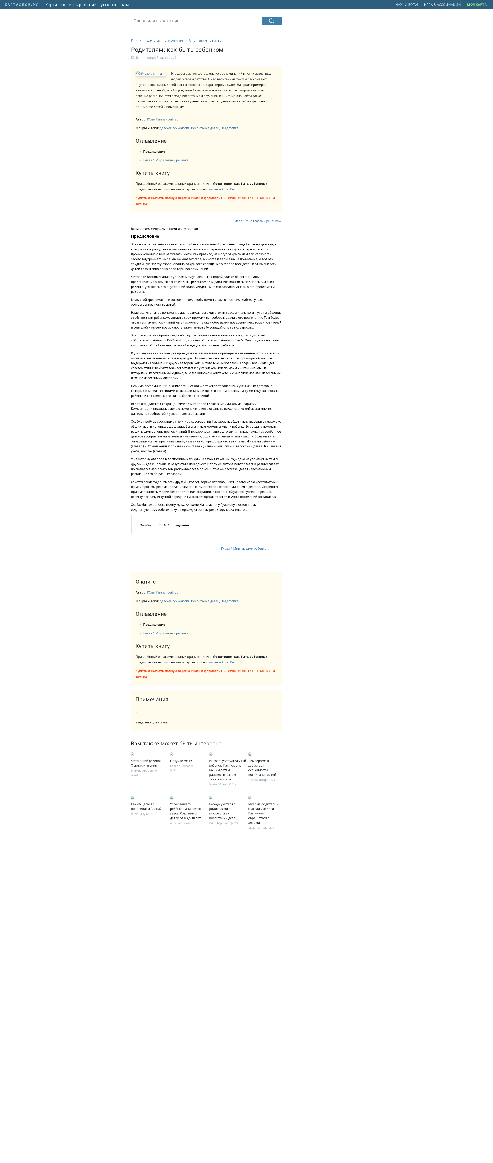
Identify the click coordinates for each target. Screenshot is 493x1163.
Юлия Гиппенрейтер (162, 119)
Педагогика (229, 128)
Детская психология (174, 128)
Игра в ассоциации (442, 5)
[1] (258, 403)
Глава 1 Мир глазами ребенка (166, 160)
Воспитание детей (205, 128)
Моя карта (477, 5)
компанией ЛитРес (220, 189)
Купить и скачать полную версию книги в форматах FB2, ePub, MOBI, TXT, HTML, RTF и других (205, 201)
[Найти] (272, 21)
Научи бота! (407, 5)
